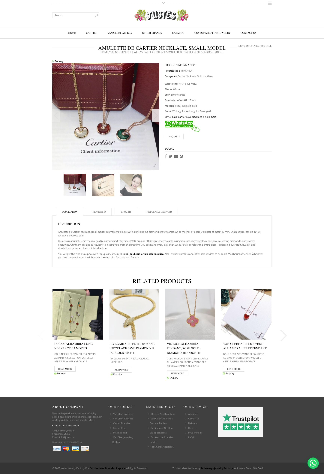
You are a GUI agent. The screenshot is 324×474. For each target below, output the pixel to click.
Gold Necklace (205, 76)
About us (192, 414)
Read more (65, 368)
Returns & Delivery (159, 211)
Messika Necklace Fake (163, 414)
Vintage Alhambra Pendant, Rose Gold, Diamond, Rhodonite (184, 348)
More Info (99, 211)
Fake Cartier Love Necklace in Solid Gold (194, 116)
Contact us (193, 418)
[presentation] (40, 335)
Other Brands (152, 32)
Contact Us (248, 32)
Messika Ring (120, 432)
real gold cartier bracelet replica (144, 254)
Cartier (91, 32)
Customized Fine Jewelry (212, 32)
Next (155, 115)
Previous (56, 115)
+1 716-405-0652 (73, 442)
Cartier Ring (119, 428)
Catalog (178, 32)
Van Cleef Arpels (119, 32)
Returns (192, 428)
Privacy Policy (195, 432)
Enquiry (59, 61)
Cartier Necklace (154, 52)
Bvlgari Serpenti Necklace (126, 358)
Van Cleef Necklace (123, 418)
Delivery (192, 423)
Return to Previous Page (255, 45)
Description (69, 211)
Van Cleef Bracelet (123, 414)
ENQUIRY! (174, 136)
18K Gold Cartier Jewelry (126, 52)
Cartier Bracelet (121, 423)
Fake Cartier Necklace (162, 446)
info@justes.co (66, 437)
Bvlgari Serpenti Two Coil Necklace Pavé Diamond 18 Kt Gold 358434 (132, 348)
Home (72, 32)
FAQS (191, 437)
